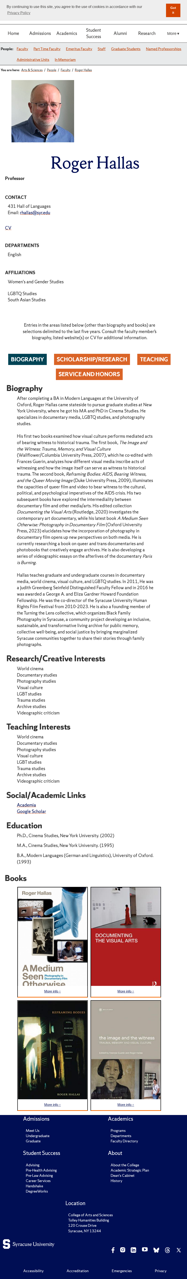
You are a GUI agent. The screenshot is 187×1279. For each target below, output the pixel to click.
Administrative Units (33, 59)
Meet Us (32, 1130)
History (116, 1180)
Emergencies (122, 1270)
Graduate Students (125, 48)
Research (147, 33)
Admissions (40, 33)
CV (8, 228)
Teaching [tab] (154, 359)
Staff (102, 48)
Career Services (38, 1180)
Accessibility (33, 1270)
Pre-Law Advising (39, 1175)
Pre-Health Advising (41, 1170)
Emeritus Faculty (79, 48)
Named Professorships (163, 48)
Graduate (33, 1141)
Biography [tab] (27, 359)
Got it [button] (173, 10)
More (172, 33)
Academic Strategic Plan (130, 1170)
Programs (118, 1130)
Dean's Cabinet (123, 1175)
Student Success (93, 33)
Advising (32, 1164)
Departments (121, 1135)
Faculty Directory (124, 1141)
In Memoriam (65, 59)
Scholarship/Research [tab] (92, 359)
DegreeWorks (37, 1191)
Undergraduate (37, 1135)
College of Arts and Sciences (90, 1214)
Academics (66, 33)
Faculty (22, 48)
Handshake (34, 1185)
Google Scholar (31, 811)
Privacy (160, 1270)
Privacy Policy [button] (18, 13)
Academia (26, 805)
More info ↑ (52, 991)
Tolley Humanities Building (88, 1220)
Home (13, 33)
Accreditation (77, 1270)
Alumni (120, 33)
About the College (125, 1164)
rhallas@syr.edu (35, 213)
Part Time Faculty (47, 48)
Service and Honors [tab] (89, 374)
